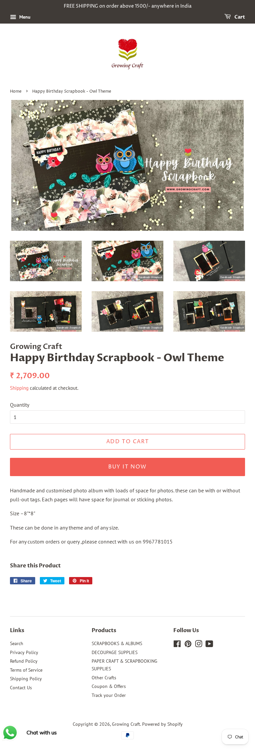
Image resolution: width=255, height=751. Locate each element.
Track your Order (109, 695)
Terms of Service (26, 670)
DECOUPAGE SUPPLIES (114, 652)
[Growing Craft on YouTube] (209, 645)
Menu (24, 17)
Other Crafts (104, 678)
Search (16, 643)
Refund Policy (24, 661)
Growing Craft (126, 724)
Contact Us (21, 688)
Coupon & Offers (109, 686)
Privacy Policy (24, 652)
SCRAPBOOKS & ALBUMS (117, 643)
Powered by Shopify (162, 724)
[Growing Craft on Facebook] (177, 645)
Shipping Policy (26, 679)
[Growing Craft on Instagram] (198, 645)
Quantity (19, 404)
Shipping (19, 388)
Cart (239, 17)
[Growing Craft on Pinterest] (188, 645)
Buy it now (127, 466)
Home (16, 91)
